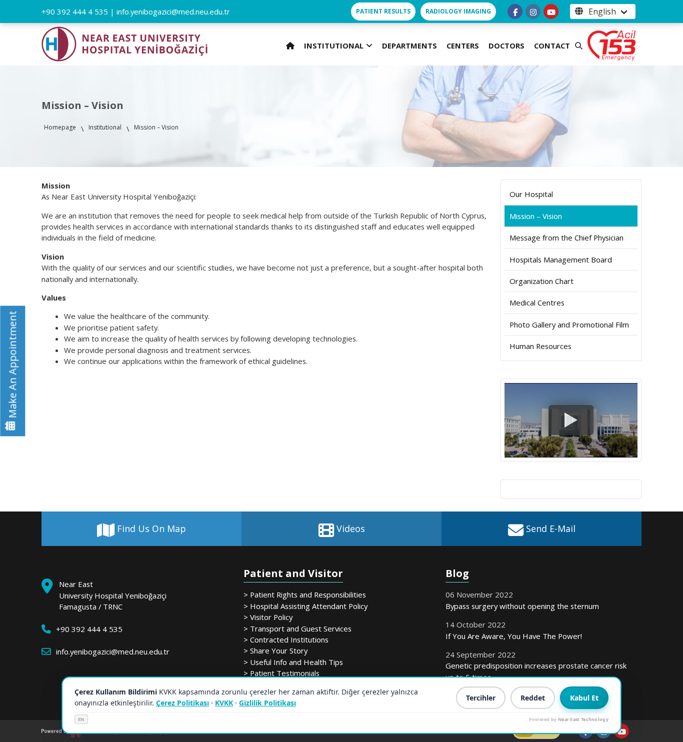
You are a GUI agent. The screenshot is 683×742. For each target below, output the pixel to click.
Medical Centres (537, 303)
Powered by (568, 719)
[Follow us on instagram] (533, 11)
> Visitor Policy (268, 617)
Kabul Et (584, 697)
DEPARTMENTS (409, 45)
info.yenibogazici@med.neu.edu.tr (173, 11)
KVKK (224, 703)
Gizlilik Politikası (267, 703)
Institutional (105, 127)
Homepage (60, 127)
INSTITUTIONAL (334, 45)
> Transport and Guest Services (298, 629)
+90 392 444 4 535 (75, 11)
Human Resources (541, 346)
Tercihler (481, 697)
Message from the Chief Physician (567, 237)
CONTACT (552, 45)
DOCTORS (506, 45)
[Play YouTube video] (570, 420)
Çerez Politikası (182, 703)
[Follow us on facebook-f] (515, 11)
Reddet (532, 697)
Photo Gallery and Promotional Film (569, 325)
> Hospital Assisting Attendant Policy (306, 606)
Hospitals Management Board (561, 259)
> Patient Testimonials (282, 673)
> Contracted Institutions (286, 639)
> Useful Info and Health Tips (293, 662)
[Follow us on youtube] (551, 11)
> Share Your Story (276, 651)
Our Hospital (531, 194)
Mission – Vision (536, 216)
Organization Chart (542, 281)
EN (81, 719)
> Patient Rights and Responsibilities (305, 595)
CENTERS (462, 45)
